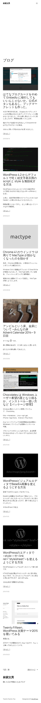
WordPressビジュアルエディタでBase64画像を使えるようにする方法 (20, 484)
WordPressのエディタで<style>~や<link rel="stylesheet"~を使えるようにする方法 (20, 557)
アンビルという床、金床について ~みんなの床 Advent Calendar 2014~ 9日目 (20, 330)
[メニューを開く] (37, 3)
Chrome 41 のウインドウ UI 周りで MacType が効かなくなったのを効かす (20, 255)
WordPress (34, 699)
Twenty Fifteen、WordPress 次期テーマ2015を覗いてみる (20, 631)
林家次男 (6, 3)
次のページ (33, 669)
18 (8, 669)
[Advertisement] (20, 34)
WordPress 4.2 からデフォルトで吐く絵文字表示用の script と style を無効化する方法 (20, 179)
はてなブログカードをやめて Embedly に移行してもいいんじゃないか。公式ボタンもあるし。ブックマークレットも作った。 (20, 101)
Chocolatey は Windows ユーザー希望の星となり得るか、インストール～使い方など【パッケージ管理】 (20, 399)
